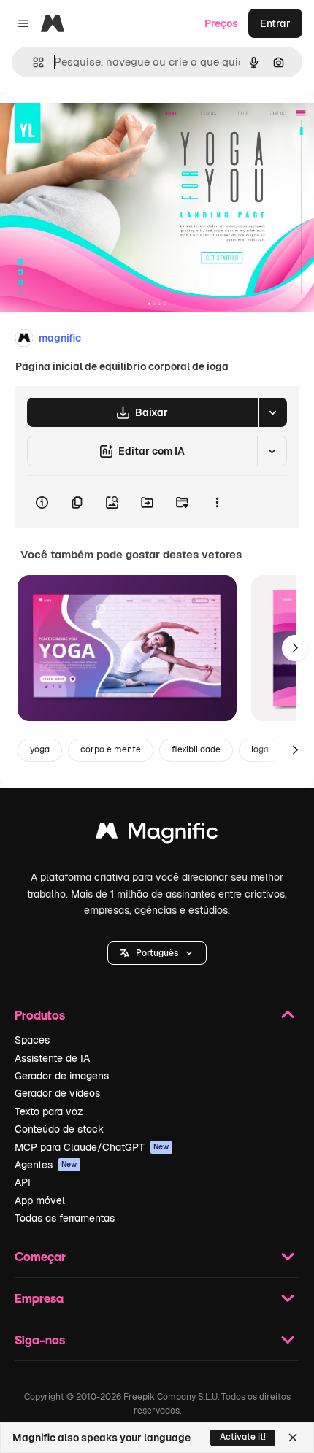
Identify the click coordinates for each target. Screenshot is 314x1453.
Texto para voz (49, 1111)
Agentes (46, 1164)
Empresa (39, 1298)
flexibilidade (196, 749)
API (23, 1182)
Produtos (40, 1014)
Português (157, 953)
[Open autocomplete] (32, 62)
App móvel (40, 1200)
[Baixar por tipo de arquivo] (272, 412)
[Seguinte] (295, 648)
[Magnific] (157, 834)
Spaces (32, 1040)
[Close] (293, 1437)
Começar (40, 1256)
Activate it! (243, 1437)
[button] (157, 953)
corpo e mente (110, 749)
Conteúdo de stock (59, 1129)
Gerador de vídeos (57, 1093)
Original (93, 125)
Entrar (275, 23)
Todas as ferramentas (65, 1218)
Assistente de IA (52, 1058)
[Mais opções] (216, 502)
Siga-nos (40, 1339)
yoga (40, 749)
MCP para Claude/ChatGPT (92, 1147)
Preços (221, 23)
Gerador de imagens (62, 1075)
